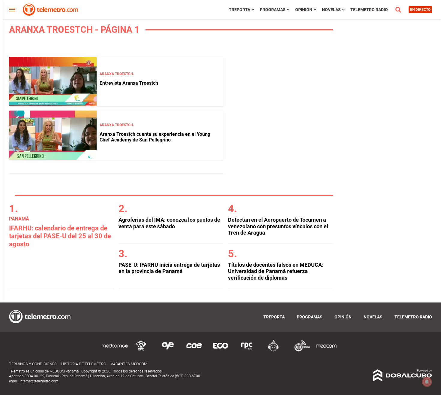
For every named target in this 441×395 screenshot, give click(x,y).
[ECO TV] (220, 350)
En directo (420, 10)
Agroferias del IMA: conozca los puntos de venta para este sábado (169, 223)
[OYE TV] (167, 350)
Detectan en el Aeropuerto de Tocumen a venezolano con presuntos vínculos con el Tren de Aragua (278, 226)
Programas (273, 10)
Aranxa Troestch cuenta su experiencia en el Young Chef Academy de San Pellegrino (155, 137)
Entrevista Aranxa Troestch (129, 83)
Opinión (303, 10)
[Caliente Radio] (273, 350)
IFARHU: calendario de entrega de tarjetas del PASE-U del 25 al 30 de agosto (60, 236)
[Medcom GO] (115, 350)
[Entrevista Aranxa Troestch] (53, 81)
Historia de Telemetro (83, 364)
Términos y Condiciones (33, 364)
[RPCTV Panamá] (141, 350)
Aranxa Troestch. (117, 74)
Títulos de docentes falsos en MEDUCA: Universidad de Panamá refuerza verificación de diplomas (275, 271)
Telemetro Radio (369, 10)
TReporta (239, 10)
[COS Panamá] (194, 350)
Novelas (331, 10)
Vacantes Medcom (129, 364)
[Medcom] (326, 350)
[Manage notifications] (427, 382)
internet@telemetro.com (39, 381)
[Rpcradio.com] (247, 350)
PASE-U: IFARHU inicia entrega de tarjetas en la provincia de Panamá (169, 268)
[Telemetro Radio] (299, 350)
